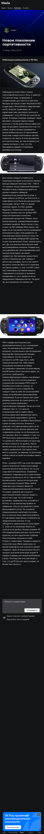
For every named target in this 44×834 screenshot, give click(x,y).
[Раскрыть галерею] (22, 75)
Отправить (32, 610)
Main (3, 8)
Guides (26, 8)
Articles (17, 8)
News (10, 8)
